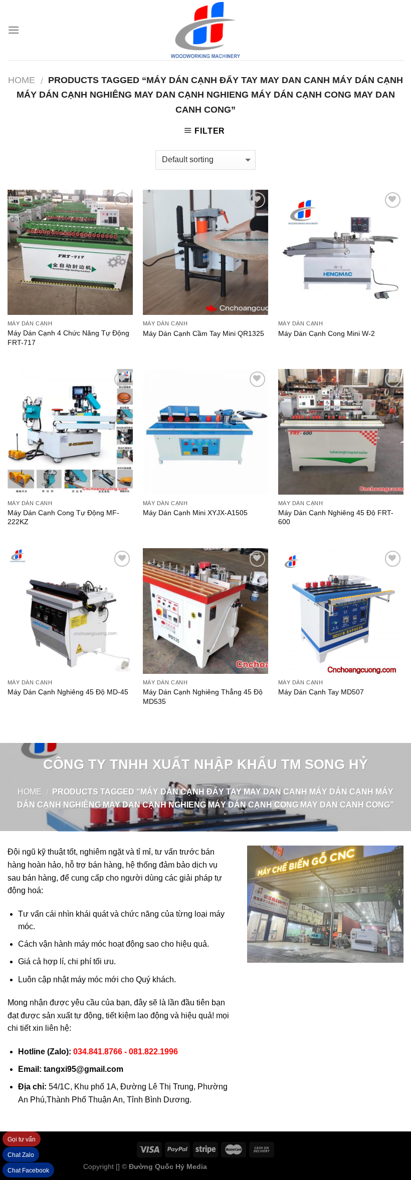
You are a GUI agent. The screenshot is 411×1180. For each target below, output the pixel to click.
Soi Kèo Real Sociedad (291, 1166)
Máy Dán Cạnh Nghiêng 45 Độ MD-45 (68, 692)
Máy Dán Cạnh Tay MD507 (321, 692)
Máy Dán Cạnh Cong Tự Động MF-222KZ (63, 517)
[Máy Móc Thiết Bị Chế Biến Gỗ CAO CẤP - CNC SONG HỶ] (205, 30)
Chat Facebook (28, 1170)
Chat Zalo (21, 1154)
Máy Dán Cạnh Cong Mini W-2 (326, 333)
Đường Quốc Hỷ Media (168, 1166)
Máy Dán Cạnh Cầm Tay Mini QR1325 (203, 333)
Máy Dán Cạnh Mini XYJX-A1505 (195, 513)
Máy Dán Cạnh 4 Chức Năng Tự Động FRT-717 (68, 337)
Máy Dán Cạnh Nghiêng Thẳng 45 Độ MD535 (203, 696)
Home (21, 80)
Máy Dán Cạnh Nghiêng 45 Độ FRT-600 (335, 517)
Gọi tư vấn (22, 1139)
